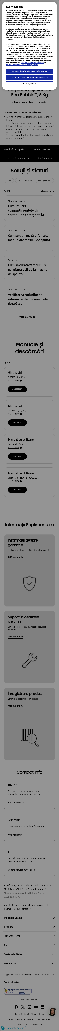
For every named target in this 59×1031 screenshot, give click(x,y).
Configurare (29, 84)
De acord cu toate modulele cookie (29, 71)
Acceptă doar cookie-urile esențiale (29, 78)
